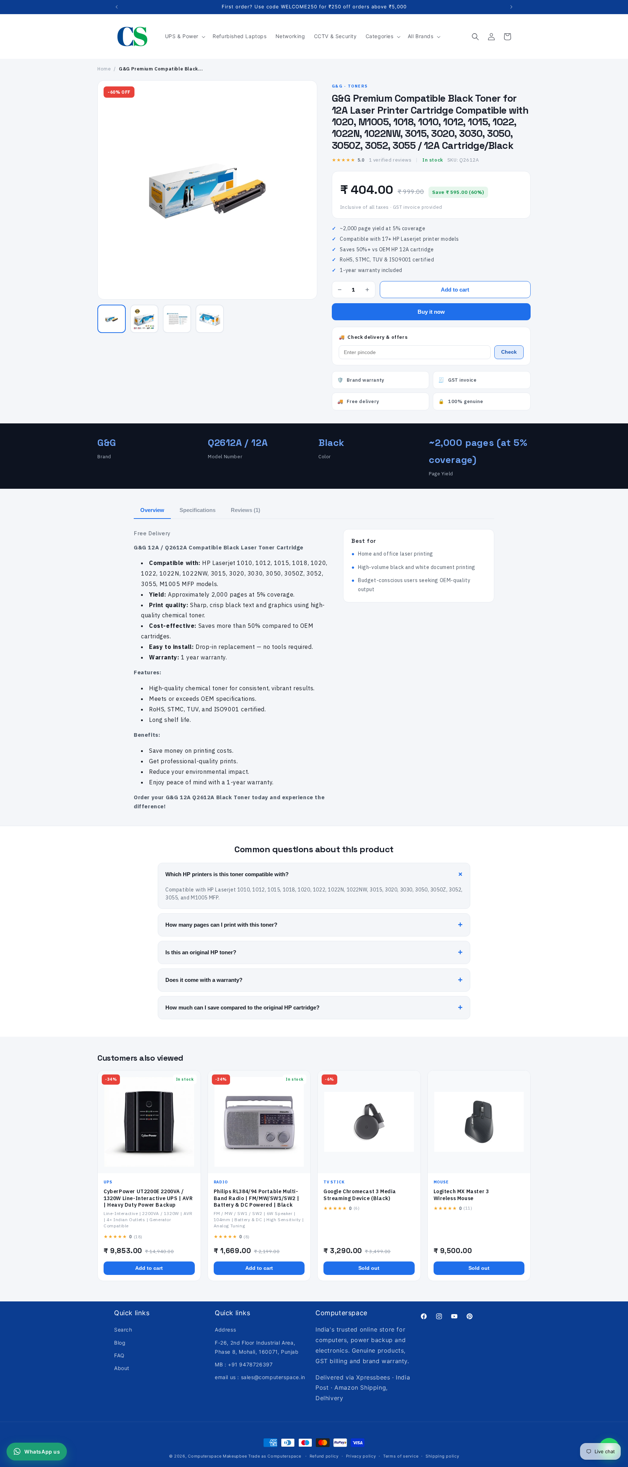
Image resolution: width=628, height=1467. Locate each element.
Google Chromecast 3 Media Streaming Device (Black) (359, 1195)
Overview (152, 510)
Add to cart (455, 290)
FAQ (119, 1355)
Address (225, 1329)
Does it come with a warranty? (314, 979)
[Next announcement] (511, 7)
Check (509, 352)
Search (123, 1329)
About (121, 1368)
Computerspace (204, 1456)
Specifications (198, 510)
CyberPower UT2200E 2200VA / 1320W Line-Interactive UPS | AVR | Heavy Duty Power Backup (148, 1198)
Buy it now (431, 312)
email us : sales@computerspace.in (260, 1377)
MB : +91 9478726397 (244, 1364)
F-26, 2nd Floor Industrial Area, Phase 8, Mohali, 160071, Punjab (257, 1347)
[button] (185, 36)
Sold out (368, 1268)
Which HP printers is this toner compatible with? (315, 874)
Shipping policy (442, 1456)
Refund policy (324, 1456)
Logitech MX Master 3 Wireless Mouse (461, 1195)
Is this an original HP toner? (314, 952)
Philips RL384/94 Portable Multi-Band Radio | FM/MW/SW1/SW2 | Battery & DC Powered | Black (256, 1198)
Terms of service (400, 1456)
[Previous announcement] (117, 7)
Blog (119, 1343)
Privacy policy (361, 1456)
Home (104, 69)
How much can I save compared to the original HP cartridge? (314, 1007)
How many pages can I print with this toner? (314, 924)
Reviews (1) (245, 510)
